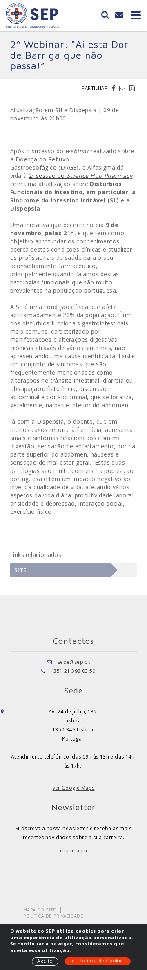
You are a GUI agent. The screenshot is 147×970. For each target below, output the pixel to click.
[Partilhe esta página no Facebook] (114, 88)
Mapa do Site (39, 909)
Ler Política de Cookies (97, 960)
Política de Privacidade (53, 915)
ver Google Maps (74, 787)
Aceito (45, 961)
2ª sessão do (80, 175)
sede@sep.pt (74, 662)
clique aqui (73, 850)
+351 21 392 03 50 (73, 671)
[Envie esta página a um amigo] (123, 88)
